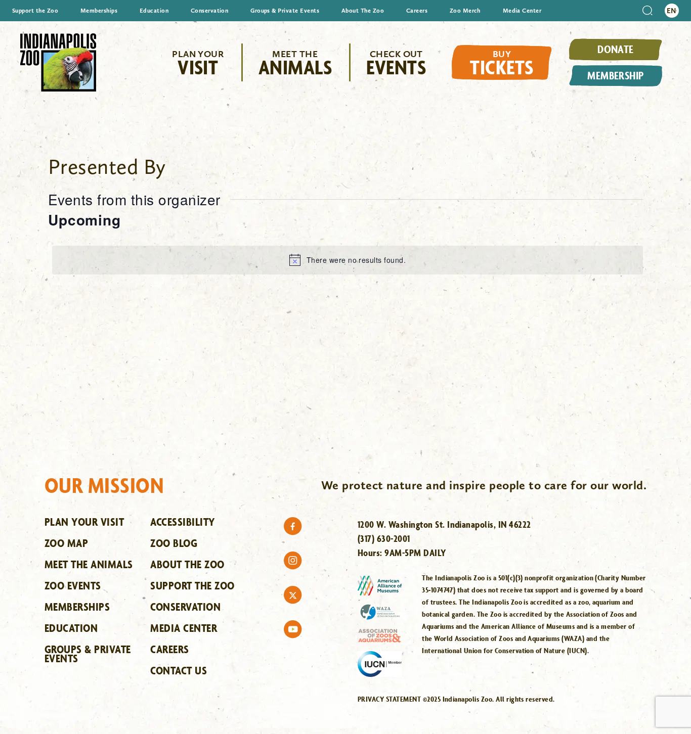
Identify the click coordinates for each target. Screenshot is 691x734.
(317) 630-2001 (384, 538)
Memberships (98, 10)
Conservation (210, 10)
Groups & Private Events (284, 10)
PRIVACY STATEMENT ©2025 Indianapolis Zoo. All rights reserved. (456, 699)
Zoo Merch (465, 10)
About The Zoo (362, 10)
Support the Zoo (35, 10)
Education (154, 10)
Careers (416, 10)
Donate (615, 49)
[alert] (347, 260)
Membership (615, 75)
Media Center (522, 10)
